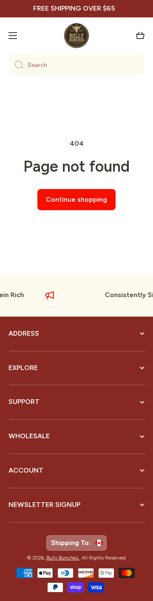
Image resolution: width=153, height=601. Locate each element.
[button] (140, 35)
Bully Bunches (62, 558)
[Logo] (76, 35)
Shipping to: (72, 543)
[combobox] (76, 65)
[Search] (15, 65)
